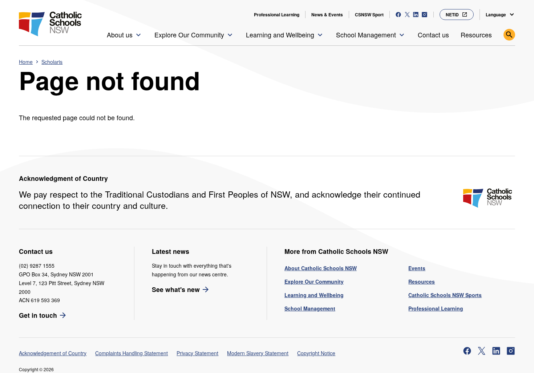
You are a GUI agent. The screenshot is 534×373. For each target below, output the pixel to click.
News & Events (327, 14)
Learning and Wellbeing (314, 295)
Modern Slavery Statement (257, 353)
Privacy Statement (197, 353)
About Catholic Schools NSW (320, 268)
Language (496, 14)
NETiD (452, 14)
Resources (421, 281)
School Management (309, 308)
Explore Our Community (314, 281)
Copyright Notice (316, 353)
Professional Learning (276, 14)
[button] (125, 34)
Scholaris (51, 61)
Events (416, 268)
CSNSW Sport (369, 14)
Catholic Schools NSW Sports (445, 295)
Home (26, 61)
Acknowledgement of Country (52, 353)
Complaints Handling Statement (131, 353)
